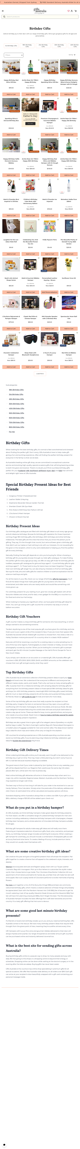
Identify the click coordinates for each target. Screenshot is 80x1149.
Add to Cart (11, 94)
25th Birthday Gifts (16, 399)
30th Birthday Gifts (16, 404)
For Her (12, 432)
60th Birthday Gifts (16, 418)
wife (27, 471)
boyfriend (34, 471)
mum (48, 471)
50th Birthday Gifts (16, 413)
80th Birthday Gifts (16, 427)
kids (60, 471)
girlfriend (42, 471)
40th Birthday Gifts (16, 408)
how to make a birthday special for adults (56, 715)
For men (9, 885)
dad (53, 471)
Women (9, 867)
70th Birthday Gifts (16, 422)
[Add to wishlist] (19, 60)
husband (21, 471)
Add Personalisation (49, 292)
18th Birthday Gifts (16, 390)
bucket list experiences (22, 741)
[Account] (72, 11)
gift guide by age (28, 697)
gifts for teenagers (60, 579)
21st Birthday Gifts (16, 394)
